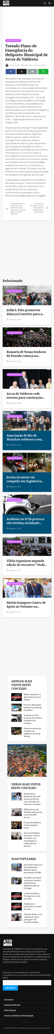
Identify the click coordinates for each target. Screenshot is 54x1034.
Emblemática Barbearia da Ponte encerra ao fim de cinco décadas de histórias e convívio (32, 799)
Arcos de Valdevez (13, 40)
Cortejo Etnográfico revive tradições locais (32, 825)
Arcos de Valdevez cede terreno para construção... (26, 395)
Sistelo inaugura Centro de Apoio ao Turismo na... (26, 604)
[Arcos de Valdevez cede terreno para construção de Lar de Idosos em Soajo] (27, 378)
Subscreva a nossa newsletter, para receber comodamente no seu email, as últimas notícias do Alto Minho (27, 975)
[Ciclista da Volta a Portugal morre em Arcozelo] (16, 896)
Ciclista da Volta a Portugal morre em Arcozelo (32, 896)
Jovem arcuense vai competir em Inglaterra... (25, 479)
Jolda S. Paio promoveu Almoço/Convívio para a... (25, 312)
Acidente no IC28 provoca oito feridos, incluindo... (25, 521)
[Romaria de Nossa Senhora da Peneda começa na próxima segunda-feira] (27, 337)
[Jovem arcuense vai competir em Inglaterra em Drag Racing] (27, 462)
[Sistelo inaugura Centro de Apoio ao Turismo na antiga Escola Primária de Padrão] (27, 587)
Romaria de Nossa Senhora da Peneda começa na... (26, 354)
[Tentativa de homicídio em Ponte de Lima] (16, 906)
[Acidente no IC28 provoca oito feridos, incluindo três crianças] (27, 504)
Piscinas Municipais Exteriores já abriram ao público (33, 707)
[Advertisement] (27, 250)
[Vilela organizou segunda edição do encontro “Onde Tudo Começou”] (27, 546)
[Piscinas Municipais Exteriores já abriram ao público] (16, 707)
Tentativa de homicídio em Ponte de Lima (32, 906)
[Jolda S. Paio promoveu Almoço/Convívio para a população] (27, 295)
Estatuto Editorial (12, 1005)
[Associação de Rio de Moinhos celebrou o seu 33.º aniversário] (27, 420)
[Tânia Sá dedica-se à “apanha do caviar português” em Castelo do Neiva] (16, 917)
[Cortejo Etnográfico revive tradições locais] (16, 825)
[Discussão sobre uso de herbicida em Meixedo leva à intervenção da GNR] (16, 867)
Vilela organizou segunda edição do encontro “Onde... (27, 563)
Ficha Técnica (10, 1010)
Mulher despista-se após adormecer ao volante (32, 697)
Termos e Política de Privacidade (18, 1016)
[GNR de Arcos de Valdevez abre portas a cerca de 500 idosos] (16, 812)
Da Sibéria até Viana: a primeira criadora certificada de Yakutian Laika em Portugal (33, 883)
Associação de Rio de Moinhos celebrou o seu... (25, 437)
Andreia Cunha (14, 65)
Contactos (9, 999)
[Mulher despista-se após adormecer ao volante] (16, 697)
